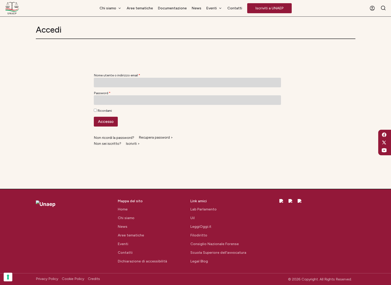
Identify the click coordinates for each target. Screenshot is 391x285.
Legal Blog (199, 261)
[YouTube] (384, 150)
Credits (94, 279)
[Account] (372, 8)
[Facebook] (384, 134)
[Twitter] (384, 142)
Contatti (125, 252)
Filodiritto (198, 235)
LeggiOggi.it (200, 226)
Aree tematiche (131, 235)
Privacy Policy (47, 279)
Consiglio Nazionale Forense (214, 244)
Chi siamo (126, 218)
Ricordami (104, 111)
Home (123, 209)
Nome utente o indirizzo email (117, 75)
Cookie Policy (73, 279)
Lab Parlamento (203, 209)
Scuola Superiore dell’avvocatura (218, 252)
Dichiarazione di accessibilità (142, 261)
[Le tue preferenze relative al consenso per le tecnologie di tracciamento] (8, 277)
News (122, 226)
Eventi (123, 244)
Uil (192, 218)
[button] (372, 8)
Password (102, 93)
